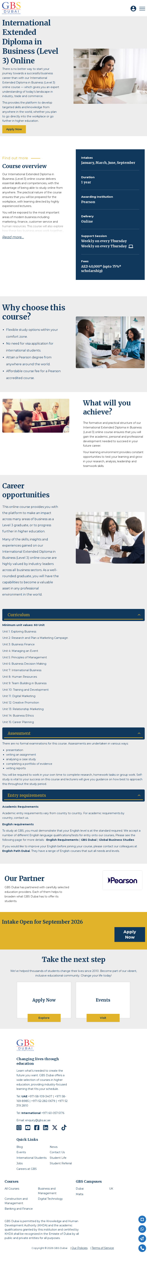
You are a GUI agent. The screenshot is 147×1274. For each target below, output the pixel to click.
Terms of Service (103, 1248)
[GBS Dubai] (11, 8)
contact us (21, 818)
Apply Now (14, 129)
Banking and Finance (19, 1208)
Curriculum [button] (19, 614)
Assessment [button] (19, 733)
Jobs (19, 1163)
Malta (79, 1194)
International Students (31, 1158)
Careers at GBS (26, 1169)
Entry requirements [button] (27, 795)
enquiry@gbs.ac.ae (38, 1120)
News (53, 1147)
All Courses (12, 1188)
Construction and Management (16, 1201)
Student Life (58, 1158)
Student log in (135, 10)
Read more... (13, 237)
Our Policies (79, 1248)
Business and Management (47, 1191)
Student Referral (61, 1163)
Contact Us (57, 1152)
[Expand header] (142, 8)
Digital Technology (50, 1198)
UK (111, 1188)
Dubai (80, 1188)
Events (21, 1152)
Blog (19, 1147)
